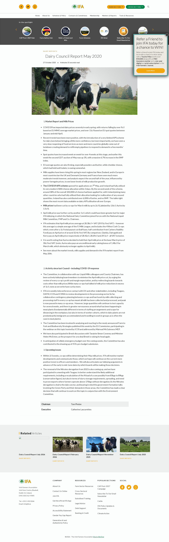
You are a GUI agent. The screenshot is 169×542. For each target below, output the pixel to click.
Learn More (151, 70)
